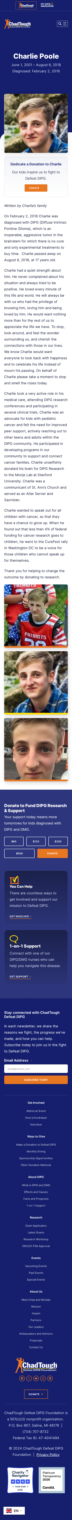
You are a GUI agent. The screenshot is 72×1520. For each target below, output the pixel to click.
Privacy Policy (48, 1455)
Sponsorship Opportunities (36, 1158)
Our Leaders (36, 1327)
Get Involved (36, 1102)
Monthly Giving (36, 1151)
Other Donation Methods (36, 1165)
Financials (36, 1340)
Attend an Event (36, 1111)
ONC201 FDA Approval (36, 1246)
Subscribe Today (36, 1079)
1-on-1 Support (36, 1205)
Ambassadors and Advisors (36, 1333)
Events (36, 1258)
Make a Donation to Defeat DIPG (36, 1144)
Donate (34, 188)
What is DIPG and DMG (36, 1185)
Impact (36, 1313)
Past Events (36, 1272)
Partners (36, 1320)
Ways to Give (36, 1136)
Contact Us (36, 1347)
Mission (36, 1306)
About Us (36, 1291)
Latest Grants (36, 1232)
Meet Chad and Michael (36, 1299)
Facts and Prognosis (36, 1198)
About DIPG (36, 1177)
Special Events (36, 1279)
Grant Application (36, 1225)
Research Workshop (36, 1239)
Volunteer (36, 1124)
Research (36, 1217)
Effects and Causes (36, 1192)
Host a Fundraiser (36, 1117)
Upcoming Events (36, 1266)
